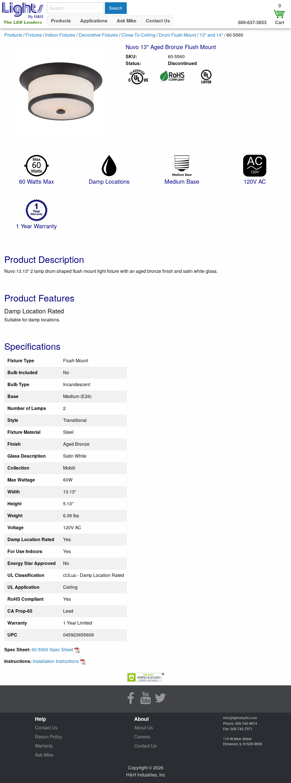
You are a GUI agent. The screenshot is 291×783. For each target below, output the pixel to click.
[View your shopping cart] (279, 13)
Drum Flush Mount (177, 35)
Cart (279, 22)
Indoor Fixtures (60, 35)
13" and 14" (211, 35)
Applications (93, 20)
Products (61, 20)
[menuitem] (61, 20)
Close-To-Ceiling (138, 35)
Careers (142, 736)
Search (115, 8)
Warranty (44, 745)
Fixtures (34, 35)
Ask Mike (126, 20)
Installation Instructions (56, 661)
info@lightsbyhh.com (240, 717)
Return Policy (48, 736)
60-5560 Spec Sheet (53, 649)
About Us (143, 727)
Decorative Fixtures (98, 35)
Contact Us (158, 20)
